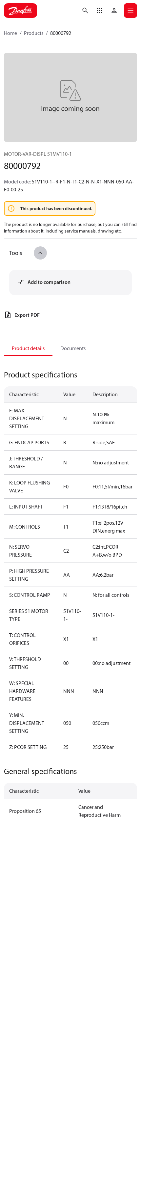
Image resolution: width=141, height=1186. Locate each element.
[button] (99, 10)
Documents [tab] (73, 348)
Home (10, 33)
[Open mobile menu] (130, 10)
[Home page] (20, 10)
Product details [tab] (28, 348)
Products (33, 33)
